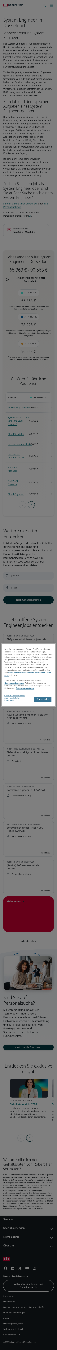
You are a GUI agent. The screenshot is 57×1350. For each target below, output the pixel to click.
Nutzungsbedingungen (14, 683)
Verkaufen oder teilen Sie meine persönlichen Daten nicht (14, 698)
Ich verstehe (43, 699)
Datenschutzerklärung (25, 688)
